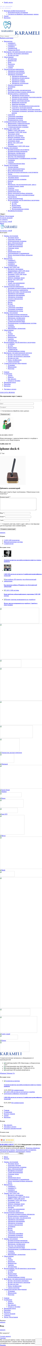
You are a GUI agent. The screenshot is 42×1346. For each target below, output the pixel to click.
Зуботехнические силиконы (17, 179)
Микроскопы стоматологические (19, 123)
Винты (10, 88)
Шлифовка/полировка (15, 211)
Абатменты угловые (18, 81)
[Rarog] (2, 798)
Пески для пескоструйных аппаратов (20, 193)
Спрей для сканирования (16, 139)
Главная (6, 1110)
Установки (11, 365)
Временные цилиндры (19, 102)
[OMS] (9, 812)
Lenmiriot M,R (12, 48)
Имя (2, 513)
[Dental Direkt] (14, 1051)
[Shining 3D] (10, 796)
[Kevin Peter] (7, 876)
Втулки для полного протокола (18, 53)
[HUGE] (10, 751)
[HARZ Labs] (18, 1032)
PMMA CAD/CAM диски (16, 130)
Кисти (10, 183)
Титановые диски (14, 141)
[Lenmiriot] (16, 737)
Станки (10, 67)
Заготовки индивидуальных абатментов (21, 92)
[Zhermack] (4, 764)
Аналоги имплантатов (15, 85)
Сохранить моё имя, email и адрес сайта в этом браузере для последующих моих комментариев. (19, 524)
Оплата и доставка (14, 380)
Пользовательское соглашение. (26, 1150)
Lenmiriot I (11, 46)
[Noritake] (12, 834)
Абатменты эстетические (20, 83)
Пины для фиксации (14, 360)
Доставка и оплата (10, 1126)
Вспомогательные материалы (17, 151)
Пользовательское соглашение (18, 12)
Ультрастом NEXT (14, 50)
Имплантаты (8, 41)
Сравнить (7, 1315)
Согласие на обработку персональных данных (23, 14)
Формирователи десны (15, 120)
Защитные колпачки (18, 104)
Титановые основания (15, 118)
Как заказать (12, 379)
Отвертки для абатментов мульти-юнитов (25, 106)
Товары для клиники (11, 148)
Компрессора (12, 60)
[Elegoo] (3, 1040)
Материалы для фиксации (16, 153)
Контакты (7, 1117)
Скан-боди (11, 114)
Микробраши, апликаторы (16, 328)
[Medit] (2, 870)
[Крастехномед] (7, 762)
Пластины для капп (14, 239)
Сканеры (11, 66)
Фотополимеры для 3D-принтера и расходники (23, 200)
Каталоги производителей (12, 1128)
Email (2, 516)
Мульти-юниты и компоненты (18, 94)
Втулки (10, 304)
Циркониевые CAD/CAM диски (18, 146)
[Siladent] (3, 791)
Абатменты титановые (15, 74)
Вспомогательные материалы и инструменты (23, 172)
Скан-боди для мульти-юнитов (22, 107)
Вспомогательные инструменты (18, 149)
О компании (8, 1112)
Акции (10, 375)
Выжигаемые (16, 205)
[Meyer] (3, 835)
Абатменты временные (19, 76)
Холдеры (11, 144)
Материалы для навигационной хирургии (18, 52)
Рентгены (11, 368)
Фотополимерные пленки (20, 209)
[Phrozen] (11, 807)
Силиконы (11, 160)
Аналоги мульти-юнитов (20, 99)
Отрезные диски (13, 190)
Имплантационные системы (13, 542)
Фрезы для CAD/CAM (15, 142)
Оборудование (9, 57)
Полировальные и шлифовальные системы (22, 158)
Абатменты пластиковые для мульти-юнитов (27, 97)
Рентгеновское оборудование (17, 125)
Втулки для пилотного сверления (19, 356)
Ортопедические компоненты (14, 69)
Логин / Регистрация (11, 1317)
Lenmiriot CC (12, 45)
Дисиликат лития (13, 134)
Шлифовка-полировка (15, 244)
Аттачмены (11, 87)
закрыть (2, 532)
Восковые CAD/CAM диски (17, 132)
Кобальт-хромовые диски (16, 137)
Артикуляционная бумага (16, 169)
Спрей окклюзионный (15, 198)
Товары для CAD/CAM (11, 128)
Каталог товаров (9, 1114)
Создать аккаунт (5, 1336)
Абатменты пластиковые (16, 71)
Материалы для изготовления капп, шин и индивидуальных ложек (22, 185)
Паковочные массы (14, 191)
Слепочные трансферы (15, 116)
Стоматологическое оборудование (15, 121)
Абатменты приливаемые (16, 73)
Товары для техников (11, 165)
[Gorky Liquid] (5, 1034)
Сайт (1, 520)
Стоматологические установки (18, 127)
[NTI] (3, 814)
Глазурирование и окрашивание (18, 176)
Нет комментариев (17, 1090)
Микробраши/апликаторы (16, 155)
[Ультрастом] (11, 752)
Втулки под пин (13, 55)
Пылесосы (11, 64)
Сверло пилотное (13, 361)
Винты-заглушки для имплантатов (19, 90)
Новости (11, 377)
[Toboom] (10, 667)
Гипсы (10, 174)
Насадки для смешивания (16, 156)
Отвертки (11, 188)
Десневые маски (13, 177)
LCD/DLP (15, 202)
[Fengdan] (9, 1039)
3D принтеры (12, 59)
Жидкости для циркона (15, 135)
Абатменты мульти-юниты (20, 78)
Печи (9, 62)
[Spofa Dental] (5, 790)
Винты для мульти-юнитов (21, 100)
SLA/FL (14, 204)
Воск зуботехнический (15, 170)
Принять (3, 1345)
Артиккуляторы (13, 167)
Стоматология (16, 207)
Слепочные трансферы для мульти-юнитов (26, 109)
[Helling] (15, 1015)
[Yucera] (19, 623)
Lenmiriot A (11, 43)
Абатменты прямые (18, 80)
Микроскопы (12, 367)
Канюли (10, 181)
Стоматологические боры (16, 163)
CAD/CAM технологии (12, 540)
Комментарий (5, 497)
